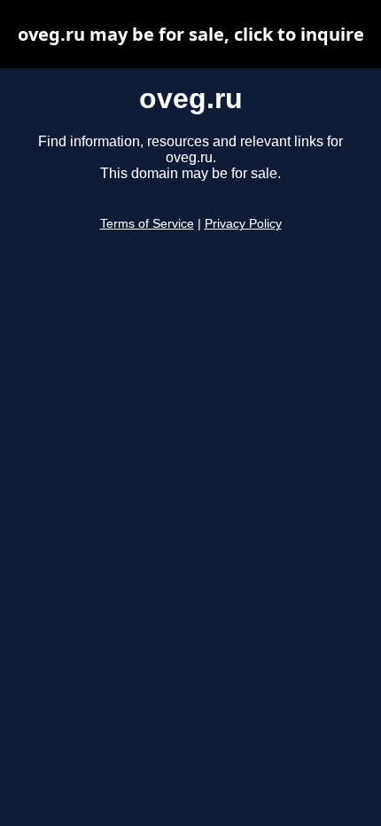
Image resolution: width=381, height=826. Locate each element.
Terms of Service (147, 223)
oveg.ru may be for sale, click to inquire (191, 34)
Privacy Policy (243, 223)
